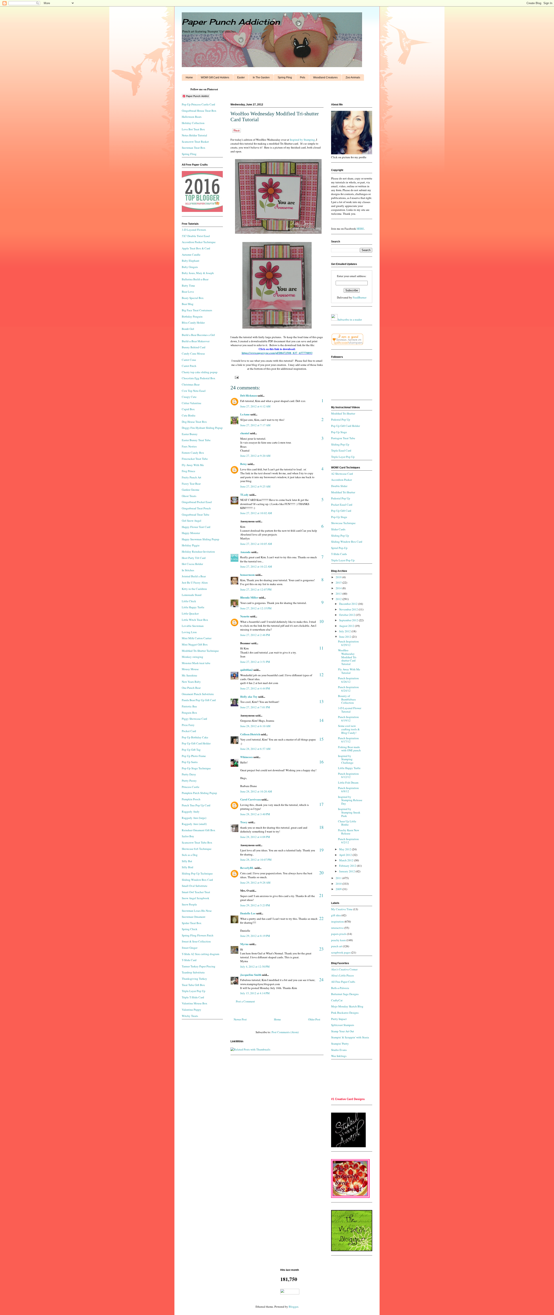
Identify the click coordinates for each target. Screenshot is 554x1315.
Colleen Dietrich (250, 734)
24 (321, 980)
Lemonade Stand (191, 595)
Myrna (244, 944)
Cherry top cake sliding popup (199, 372)
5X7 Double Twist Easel (196, 236)
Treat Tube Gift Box (193, 985)
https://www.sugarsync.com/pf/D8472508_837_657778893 (277, 353)
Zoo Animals (353, 77)
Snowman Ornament (193, 917)
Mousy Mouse (190, 669)
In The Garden (261, 77)
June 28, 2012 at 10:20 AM (256, 791)
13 (321, 701)
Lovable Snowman (193, 626)
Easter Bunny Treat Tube (196, 440)
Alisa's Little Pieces (342, 975)
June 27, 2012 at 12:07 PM (256, 589)
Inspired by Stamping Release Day (350, 800)
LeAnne (245, 414)
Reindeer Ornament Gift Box (198, 830)
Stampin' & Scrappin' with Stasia (350, 1037)
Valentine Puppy (191, 1010)
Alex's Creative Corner (344, 969)
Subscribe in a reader (350, 319)
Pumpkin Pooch (191, 799)
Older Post (314, 1019)
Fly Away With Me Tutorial (349, 671)
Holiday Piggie (191, 545)
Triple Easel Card (341, 450)
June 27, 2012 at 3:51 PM (255, 662)
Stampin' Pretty (340, 1044)
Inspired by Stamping (302, 140)
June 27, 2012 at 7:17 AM (255, 425)
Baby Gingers (190, 267)
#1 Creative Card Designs (348, 1099)
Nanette (245, 616)
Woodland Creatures (325, 77)
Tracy (244, 822)
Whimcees (246, 757)
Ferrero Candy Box (193, 453)
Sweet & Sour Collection (196, 941)
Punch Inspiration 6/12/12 (348, 775)
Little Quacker (190, 613)
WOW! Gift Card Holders (215, 77)
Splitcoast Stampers (342, 1025)
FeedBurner (359, 297)
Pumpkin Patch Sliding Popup (199, 793)
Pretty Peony (189, 781)
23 (321, 949)
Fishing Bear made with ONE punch (349, 748)
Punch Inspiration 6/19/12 (348, 718)
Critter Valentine (191, 403)
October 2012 (347, 615)
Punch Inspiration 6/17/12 (348, 740)
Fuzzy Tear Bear (191, 484)
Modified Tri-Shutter (343, 413)
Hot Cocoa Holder (192, 564)
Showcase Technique (343, 523)
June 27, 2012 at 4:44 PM (255, 688)
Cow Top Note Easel (194, 391)
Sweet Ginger (189, 948)
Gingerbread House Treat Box (199, 111)
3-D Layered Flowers (194, 230)
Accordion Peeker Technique (199, 242)
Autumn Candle (191, 255)
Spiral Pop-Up (339, 548)
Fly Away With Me (193, 465)
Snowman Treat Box (193, 148)
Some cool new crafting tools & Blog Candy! (349, 729)
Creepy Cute (189, 397)
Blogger (293, 1307)
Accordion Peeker (341, 480)
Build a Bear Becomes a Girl (198, 335)
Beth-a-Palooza (340, 988)
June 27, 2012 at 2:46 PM (255, 635)
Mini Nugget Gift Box (195, 644)
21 (321, 895)
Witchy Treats (190, 1016)
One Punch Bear (191, 688)
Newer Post (240, 1019)
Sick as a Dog (190, 855)
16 (321, 762)
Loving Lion (189, 632)
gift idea (336, 915)
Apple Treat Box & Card (196, 248)
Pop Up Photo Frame (194, 756)
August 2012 (347, 626)
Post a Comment (245, 1001)
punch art (336, 946)
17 (321, 804)
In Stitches (188, 570)
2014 (339, 588)
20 (321, 873)
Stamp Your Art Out (342, 1031)
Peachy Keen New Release (348, 832)
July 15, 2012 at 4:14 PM (255, 993)
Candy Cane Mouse (193, 353)
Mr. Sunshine (189, 675)
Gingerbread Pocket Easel (197, 502)
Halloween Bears (191, 117)
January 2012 (347, 871)
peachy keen (338, 940)
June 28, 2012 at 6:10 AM (255, 726)
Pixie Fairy (188, 725)
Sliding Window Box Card (197, 880)
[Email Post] (236, 377)
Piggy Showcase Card (194, 719)
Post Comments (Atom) (285, 1032)
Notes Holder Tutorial (194, 135)
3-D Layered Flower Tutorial (349, 709)
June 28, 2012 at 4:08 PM (255, 837)
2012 (339, 599)
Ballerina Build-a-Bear (195, 279)
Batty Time (188, 285)
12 (321, 675)
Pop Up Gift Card (341, 511)
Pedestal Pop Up (340, 419)
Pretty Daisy (189, 774)
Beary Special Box (193, 298)
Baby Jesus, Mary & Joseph (198, 273)
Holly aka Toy (249, 696)
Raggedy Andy (191, 811)
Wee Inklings (338, 1056)
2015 (339, 582)
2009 (339, 889)
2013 (339, 593)
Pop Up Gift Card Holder (196, 743)
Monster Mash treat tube (196, 663)
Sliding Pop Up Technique (197, 873)
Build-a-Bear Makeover (195, 341)
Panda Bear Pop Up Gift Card (199, 700)
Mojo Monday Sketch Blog (347, 1006)
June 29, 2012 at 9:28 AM (255, 882)
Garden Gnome (190, 490)
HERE (360, 229)
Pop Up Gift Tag (191, 750)
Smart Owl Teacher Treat (196, 892)
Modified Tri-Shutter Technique (200, 651)
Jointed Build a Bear (194, 576)
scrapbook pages (341, 952)
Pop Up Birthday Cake (195, 737)
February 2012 (348, 866)
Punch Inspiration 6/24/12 (348, 688)
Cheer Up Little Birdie (347, 823)
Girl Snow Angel (191, 521)
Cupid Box (188, 409)
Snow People (189, 904)
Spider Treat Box (191, 923)
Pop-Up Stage (339, 517)
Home (189, 77)
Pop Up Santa (190, 762)
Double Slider (339, 486)
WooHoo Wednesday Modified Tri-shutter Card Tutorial (347, 657)
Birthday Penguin (192, 316)
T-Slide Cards (339, 554)
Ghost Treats (189, 496)
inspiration (337, 921)
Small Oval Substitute (194, 886)
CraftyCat (337, 1000)
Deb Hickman (248, 395)
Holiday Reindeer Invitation (198, 551)
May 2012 (345, 849)
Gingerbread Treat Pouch (196, 508)
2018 (339, 577)
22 (321, 918)
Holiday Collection (193, 123)
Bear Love (188, 292)
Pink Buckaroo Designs (345, 1013)
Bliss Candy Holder (193, 322)
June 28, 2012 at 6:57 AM (255, 749)
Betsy (243, 464)
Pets (302, 77)
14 (321, 720)
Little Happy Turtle (193, 607)
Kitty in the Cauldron (194, 589)
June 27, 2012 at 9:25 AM (255, 486)
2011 (339, 878)
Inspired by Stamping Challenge (345, 759)
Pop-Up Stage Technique (196, 768)
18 (321, 827)
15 (321, 739)
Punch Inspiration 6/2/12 (348, 840)
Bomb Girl (188, 329)
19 (321, 850)
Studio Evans (339, 1050)
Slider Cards (338, 529)
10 (321, 621)
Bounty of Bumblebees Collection (347, 699)
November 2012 (349, 609)
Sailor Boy (188, 836)
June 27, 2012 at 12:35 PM (256, 608)
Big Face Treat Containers (197, 310)
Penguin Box (189, 713)
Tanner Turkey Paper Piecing (198, 966)
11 (321, 648)
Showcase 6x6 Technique (196, 849)
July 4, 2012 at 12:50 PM (255, 966)
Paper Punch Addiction (231, 22)
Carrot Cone (189, 360)
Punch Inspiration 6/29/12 (348, 643)
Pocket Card (189, 731)
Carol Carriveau (250, 799)
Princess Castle (190, 787)
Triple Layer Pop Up (193, 991)
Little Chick (189, 601)
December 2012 (348, 604)
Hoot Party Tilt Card (194, 558)
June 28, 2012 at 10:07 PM (256, 860)
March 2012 (346, 860)
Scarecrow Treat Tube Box (197, 842)
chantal (244, 433)
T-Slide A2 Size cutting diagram (200, 954)
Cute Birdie (188, 415)
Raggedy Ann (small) (194, 824)
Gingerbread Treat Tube (195, 514)
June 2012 (345, 637)
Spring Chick (189, 929)
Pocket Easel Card (341, 505)
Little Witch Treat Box (195, 620)
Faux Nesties (189, 446)
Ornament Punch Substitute (198, 694)
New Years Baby (191, 682)
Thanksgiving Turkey (194, 979)
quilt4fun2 (246, 670)
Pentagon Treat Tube (343, 438)
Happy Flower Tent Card (196, 527)
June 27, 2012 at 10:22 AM (256, 566)
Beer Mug (187, 304)
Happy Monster (191, 533)
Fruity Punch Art (191, 477)
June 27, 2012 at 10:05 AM (256, 544)
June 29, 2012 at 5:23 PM (255, 905)
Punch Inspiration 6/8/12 (348, 789)
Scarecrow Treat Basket (195, 142)
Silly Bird (187, 867)
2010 (339, 884)
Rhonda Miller (249, 597)
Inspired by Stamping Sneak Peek (349, 812)
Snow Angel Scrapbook (195, 898)
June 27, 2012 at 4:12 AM (255, 406)
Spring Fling (285, 77)
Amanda (245, 552)
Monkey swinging (192, 657)
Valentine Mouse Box (194, 1003)
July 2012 (345, 631)
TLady (244, 494)
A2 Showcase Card (342, 474)
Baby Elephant (190, 261)
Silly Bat (187, 861)
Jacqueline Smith (250, 975)
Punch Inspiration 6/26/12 (348, 680)
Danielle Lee (248, 913)
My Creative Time (342, 909)
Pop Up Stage (339, 432)
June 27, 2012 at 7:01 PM (255, 707)
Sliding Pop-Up (340, 444)
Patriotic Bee (189, 706)
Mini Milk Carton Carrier (196, 638)
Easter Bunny (190, 434)
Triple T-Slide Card (193, 997)
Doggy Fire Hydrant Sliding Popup (202, 428)
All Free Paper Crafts (343, 982)
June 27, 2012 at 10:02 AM (256, 513)
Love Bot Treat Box (193, 129)
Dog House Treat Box (194, 422)
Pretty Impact (339, 1019)
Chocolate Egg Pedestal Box (198, 378)
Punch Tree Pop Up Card (196, 805)
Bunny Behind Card (193, 347)
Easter (241, 77)
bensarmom (247, 575)
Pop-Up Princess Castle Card (198, 104)
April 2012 (346, 855)
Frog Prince (188, 471)
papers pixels (338, 934)
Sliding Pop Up (340, 535)
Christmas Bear (191, 384)
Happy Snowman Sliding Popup (200, 539)
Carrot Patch (189, 366)
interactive (337, 928)
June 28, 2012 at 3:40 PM (255, 814)
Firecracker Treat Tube (195, 459)
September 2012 (349, 620)
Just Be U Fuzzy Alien (195, 582)
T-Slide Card (189, 960)
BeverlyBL (247, 868)
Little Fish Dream (348, 782)
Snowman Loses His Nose (197, 911)
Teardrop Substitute (193, 972)
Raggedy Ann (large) (194, 818)
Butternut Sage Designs (345, 994)
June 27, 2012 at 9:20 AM (255, 456)
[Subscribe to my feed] (334, 319)
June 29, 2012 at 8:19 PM (255, 936)
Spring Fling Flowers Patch (197, 935)
